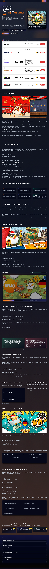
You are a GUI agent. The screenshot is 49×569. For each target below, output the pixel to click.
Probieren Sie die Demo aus (13, 33)
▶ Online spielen (6, 33)
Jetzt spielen (42, 44)
